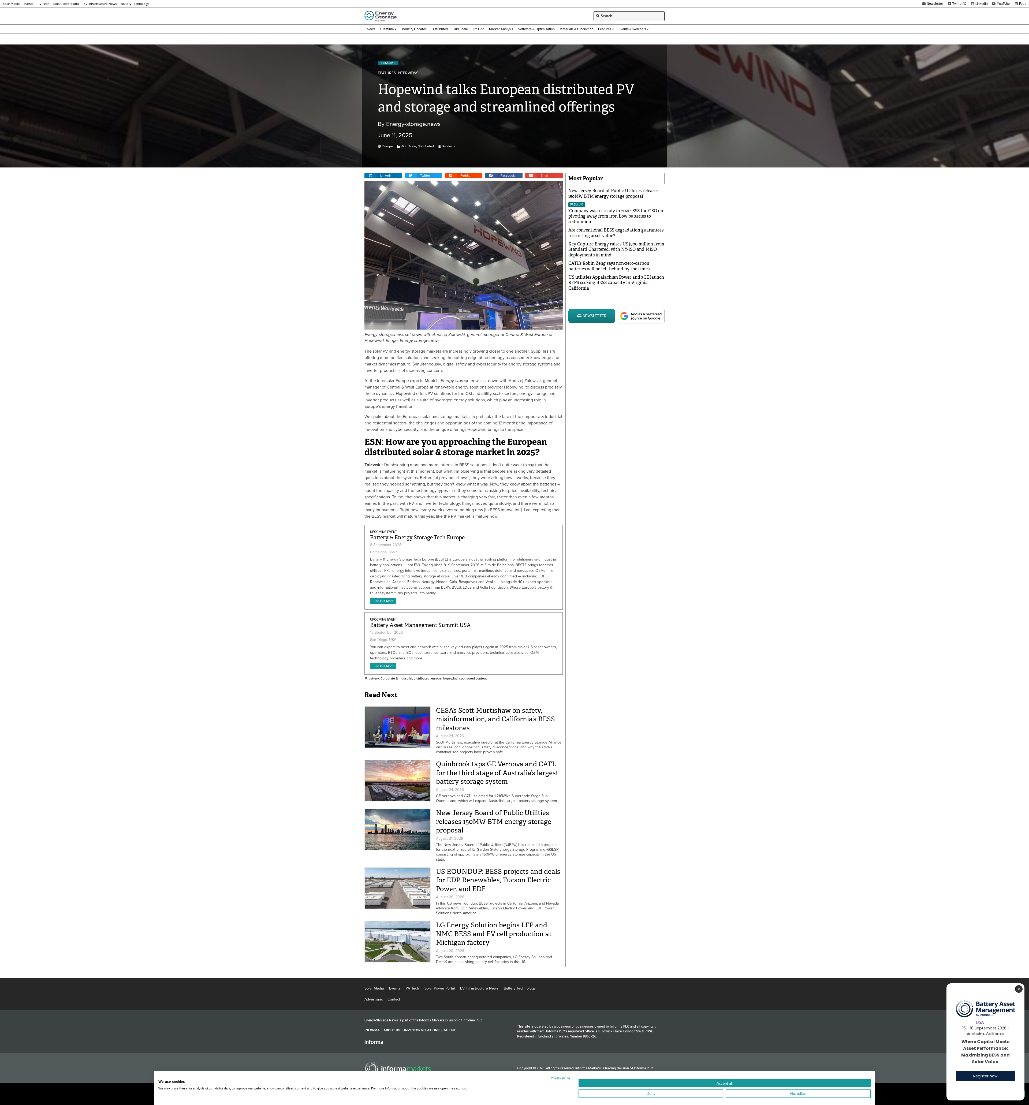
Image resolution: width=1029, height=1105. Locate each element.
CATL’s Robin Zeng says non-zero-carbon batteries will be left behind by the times (609, 266)
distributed (422, 678)
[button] (383, 175)
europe (436, 678)
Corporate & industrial (396, 678)
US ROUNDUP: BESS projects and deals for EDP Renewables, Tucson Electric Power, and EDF (498, 880)
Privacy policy (561, 1077)
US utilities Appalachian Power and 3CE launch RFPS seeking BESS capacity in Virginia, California (616, 282)
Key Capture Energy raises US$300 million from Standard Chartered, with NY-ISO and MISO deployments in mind (616, 249)
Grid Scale (408, 146)
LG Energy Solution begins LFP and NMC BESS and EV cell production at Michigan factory (494, 934)
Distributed (426, 146)
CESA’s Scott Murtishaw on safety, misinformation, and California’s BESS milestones (495, 719)
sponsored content (473, 678)
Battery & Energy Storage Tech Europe (417, 537)
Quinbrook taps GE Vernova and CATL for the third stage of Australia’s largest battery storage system (497, 773)
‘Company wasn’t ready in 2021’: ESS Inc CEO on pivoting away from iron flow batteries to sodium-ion (615, 216)
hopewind (450, 678)
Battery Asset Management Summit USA (420, 625)
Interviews (407, 73)
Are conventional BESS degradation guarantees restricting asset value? (615, 232)
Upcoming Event (383, 532)
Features (387, 73)
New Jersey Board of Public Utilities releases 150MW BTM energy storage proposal (493, 821)
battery (374, 678)
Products (448, 146)
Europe (387, 146)
